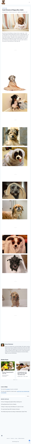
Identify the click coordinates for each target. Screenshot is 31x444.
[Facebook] (2, 435)
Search (28, 396)
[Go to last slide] (2, 370)
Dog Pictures (4, 8)
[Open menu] (29, 2)
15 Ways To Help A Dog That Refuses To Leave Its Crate (12, 406)
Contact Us (12, 438)
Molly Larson (21, 376)
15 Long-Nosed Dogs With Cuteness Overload (10, 409)
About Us (8, 438)
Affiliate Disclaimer (21, 438)
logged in (8, 389)
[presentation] (8, 365)
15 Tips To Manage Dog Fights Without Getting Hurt (11, 401)
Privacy (16, 438)
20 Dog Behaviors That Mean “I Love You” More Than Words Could (22, 373)
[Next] (28, 370)
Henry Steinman (5, 12)
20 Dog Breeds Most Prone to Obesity (8, 404)
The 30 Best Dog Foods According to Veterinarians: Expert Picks (14, 411)
